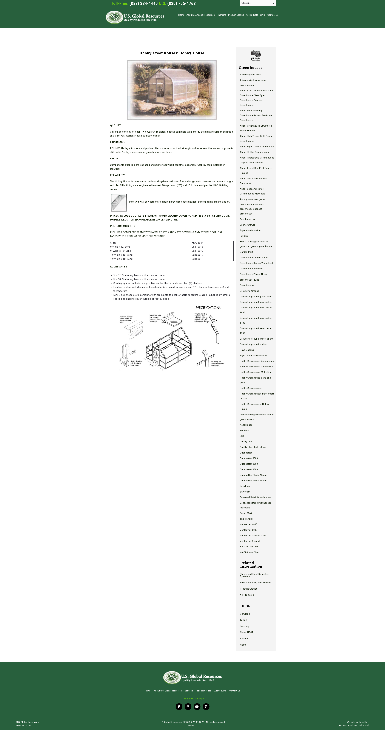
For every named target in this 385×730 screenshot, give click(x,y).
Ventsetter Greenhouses (253, 535)
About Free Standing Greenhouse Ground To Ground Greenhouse (256, 115)
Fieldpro (244, 236)
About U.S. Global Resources (200, 15)
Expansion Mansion (250, 230)
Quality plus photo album (253, 447)
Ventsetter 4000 (248, 524)
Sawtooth (245, 491)
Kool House (246, 425)
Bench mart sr (247, 219)
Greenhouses (247, 285)
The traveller (246, 518)
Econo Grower (247, 225)
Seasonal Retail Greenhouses (255, 497)
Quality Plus (246, 441)
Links (262, 15)
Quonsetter (246, 452)
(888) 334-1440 (143, 3)
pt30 (242, 436)
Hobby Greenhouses (251, 388)
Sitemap (244, 638)
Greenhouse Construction (254, 257)
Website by (358, 722)
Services (245, 613)
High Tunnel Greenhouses (253, 355)
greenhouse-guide (249, 279)
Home (181, 15)
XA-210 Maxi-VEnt (249, 546)
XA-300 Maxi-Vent (249, 552)
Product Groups (236, 15)
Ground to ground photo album (256, 338)
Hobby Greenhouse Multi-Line (255, 372)
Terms (243, 620)
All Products (252, 15)
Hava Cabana (247, 350)
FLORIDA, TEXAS (23, 725)
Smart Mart (246, 513)
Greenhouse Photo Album (253, 274)
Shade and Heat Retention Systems (254, 575)
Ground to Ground (249, 291)
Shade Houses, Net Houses (255, 582)
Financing (221, 15)
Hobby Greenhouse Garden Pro (256, 366)
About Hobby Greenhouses (254, 152)
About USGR (247, 632)
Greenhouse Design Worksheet (256, 263)
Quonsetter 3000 (249, 458)
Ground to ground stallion (253, 344)
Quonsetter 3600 (249, 464)
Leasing (244, 626)
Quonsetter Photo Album (253, 475)
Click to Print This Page (192, 698)
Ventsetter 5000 (248, 530)
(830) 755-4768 (181, 3)
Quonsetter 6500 (249, 469)
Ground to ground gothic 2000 (256, 296)
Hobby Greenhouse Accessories (257, 361)
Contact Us (273, 15)
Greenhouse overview (251, 268)
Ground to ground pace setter (256, 302)
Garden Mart (246, 252)
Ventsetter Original (250, 541)
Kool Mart (245, 430)
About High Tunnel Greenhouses (257, 146)
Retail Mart (245, 486)
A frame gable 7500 (250, 74)
